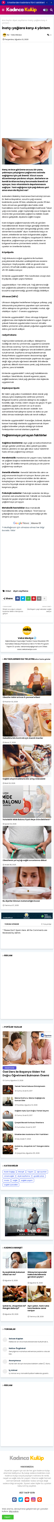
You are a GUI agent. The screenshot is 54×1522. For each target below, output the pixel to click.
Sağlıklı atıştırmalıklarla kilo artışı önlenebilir (24, 779)
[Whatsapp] (28, 598)
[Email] (39, 598)
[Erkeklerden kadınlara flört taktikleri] (8, 1137)
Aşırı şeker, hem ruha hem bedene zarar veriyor (38, 1308)
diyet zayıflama (20, 20)
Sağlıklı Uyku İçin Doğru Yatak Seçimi (32, 1111)
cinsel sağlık (9, 1176)
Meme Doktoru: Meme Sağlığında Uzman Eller (30, 1099)
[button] (47, 3)
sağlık (15, 1180)
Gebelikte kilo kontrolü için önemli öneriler (23, 738)
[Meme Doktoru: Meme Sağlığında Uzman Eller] (8, 1101)
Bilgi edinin (14, 1511)
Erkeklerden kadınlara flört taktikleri (31, 1134)
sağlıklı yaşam (27, 1180)
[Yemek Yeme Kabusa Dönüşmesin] (8, 1089)
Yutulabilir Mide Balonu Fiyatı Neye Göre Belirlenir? (27, 819)
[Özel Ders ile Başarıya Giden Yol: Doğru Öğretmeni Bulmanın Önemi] (27, 1048)
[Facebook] (17, 598)
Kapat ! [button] (8, 1517)
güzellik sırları (39, 1176)
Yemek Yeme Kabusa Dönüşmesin (30, 1086)
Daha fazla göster (42, 659)
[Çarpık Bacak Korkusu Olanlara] (8, 1126)
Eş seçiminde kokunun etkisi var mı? (14, 1273)
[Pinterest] (33, 598)
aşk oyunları (42, 1172)
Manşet (21, 1172)
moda (6, 1180)
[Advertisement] (27, 61)
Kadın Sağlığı (9, 1172)
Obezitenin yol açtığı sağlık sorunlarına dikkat (25, 860)
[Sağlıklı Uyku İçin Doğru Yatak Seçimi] (8, 1114)
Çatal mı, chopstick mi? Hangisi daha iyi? (32, 1147)
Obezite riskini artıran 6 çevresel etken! (21, 697)
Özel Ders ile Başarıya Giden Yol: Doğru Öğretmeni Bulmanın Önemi (26, 1073)
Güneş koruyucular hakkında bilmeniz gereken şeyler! (37, 1274)
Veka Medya (25, 638)
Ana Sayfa (6, 20)
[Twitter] (23, 598)
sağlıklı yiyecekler (11, 1185)
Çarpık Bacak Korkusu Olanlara (29, 1122)
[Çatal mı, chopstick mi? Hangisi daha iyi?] (8, 1149)
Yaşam (30, 1172)
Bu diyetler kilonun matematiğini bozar (21, 901)
